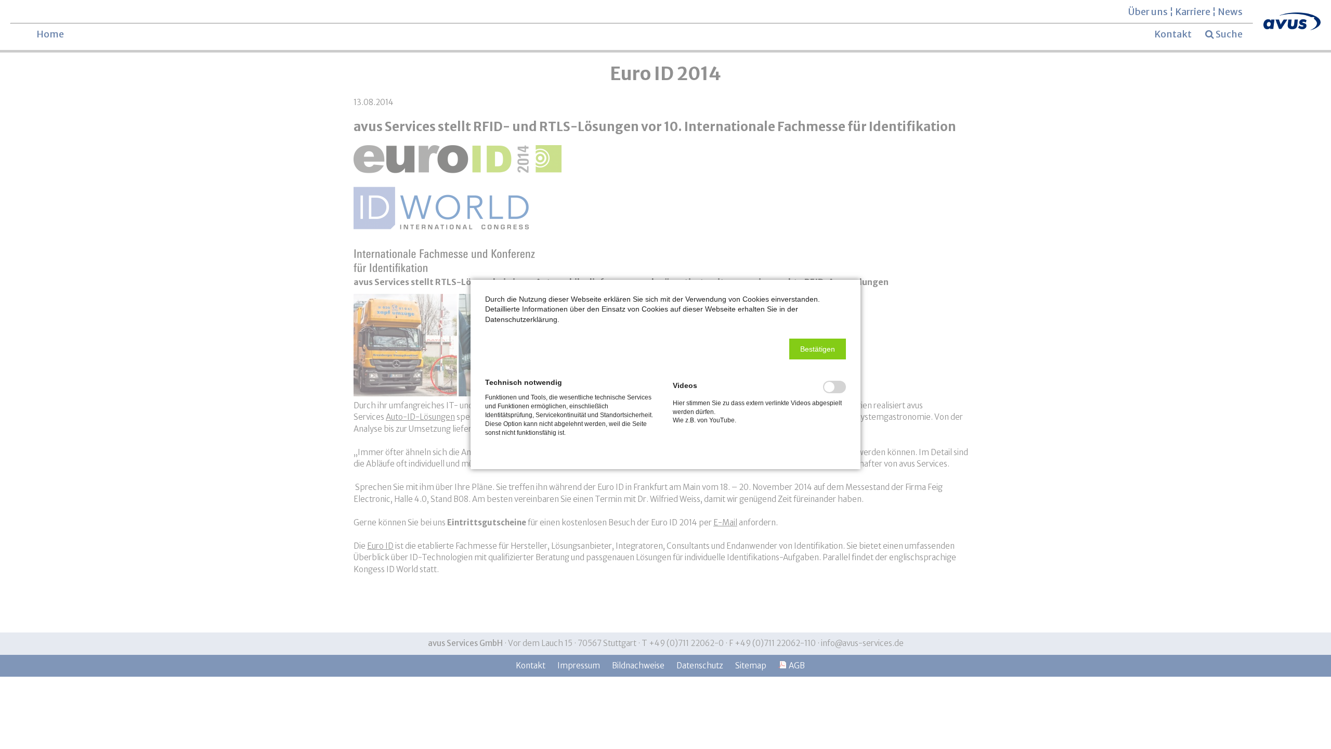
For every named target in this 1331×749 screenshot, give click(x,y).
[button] (817, 349)
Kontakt (1173, 34)
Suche (1229, 34)
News (1230, 12)
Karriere (1192, 12)
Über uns (1148, 12)
